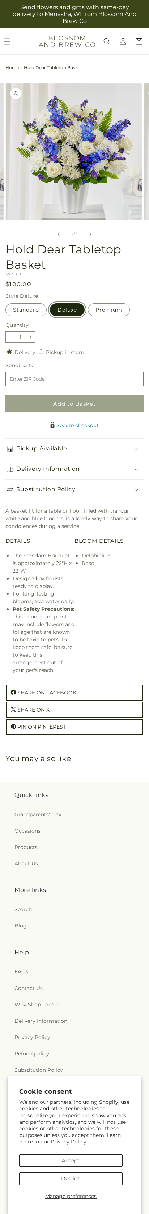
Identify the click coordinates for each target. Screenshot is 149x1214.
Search (23, 909)
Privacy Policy (68, 1141)
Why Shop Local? (36, 1004)
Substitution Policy (38, 1070)
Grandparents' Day (37, 814)
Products (26, 847)
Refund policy (31, 1053)
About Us (26, 863)
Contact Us (28, 988)
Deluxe (67, 309)
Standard (26, 309)
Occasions (27, 831)
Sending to (30, 365)
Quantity (17, 325)
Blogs (21, 925)
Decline (70, 1178)
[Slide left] (59, 234)
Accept (71, 1160)
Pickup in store (65, 352)
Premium (108, 309)
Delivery (25, 352)
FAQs (21, 971)
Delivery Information (40, 1021)
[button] (107, 41)
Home (12, 67)
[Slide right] (90, 234)
